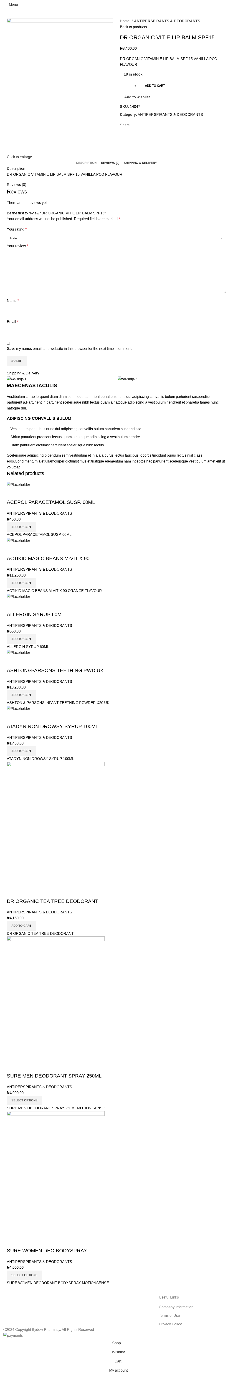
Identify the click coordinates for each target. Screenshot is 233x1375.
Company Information (176, 1307)
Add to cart (155, 85)
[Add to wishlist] (12, 493)
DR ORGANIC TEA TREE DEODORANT (52, 901)
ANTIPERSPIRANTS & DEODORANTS (167, 21)
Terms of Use (169, 1315)
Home (125, 21)
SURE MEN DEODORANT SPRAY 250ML (54, 1076)
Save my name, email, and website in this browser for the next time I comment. (69, 349)
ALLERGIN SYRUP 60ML (35, 614)
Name (13, 300)
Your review (17, 246)
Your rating (17, 229)
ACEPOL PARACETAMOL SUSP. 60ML (51, 502)
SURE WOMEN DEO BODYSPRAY (47, 1250)
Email (12, 322)
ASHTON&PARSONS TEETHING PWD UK (55, 670)
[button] (21, 527)
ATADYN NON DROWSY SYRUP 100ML (52, 726)
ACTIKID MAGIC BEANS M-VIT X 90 (48, 558)
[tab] (86, 163)
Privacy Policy (170, 1324)
